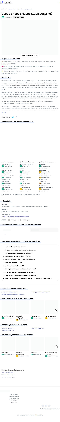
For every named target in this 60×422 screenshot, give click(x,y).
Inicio (3, 9)
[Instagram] (46, 406)
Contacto (14, 400)
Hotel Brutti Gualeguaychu (46, 187)
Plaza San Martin (6, 187)
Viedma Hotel (42, 181)
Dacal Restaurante (25, 187)
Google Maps (25, 220)
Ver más (4, 112)
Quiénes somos (14, 394)
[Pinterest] (49, 406)
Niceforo (22, 181)
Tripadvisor (13, 220)
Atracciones (8, 9)
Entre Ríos (20, 9)
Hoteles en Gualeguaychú (8, 328)
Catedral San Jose (6, 164)
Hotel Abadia (42, 170)
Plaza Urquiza (5, 181)
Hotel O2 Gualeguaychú (45, 176)
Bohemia (22, 170)
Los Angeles (42, 164)
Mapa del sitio (14, 402)
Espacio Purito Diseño (7, 176)
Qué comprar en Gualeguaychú (9, 292)
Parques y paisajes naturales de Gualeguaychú (13, 294)
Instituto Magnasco (7, 170)
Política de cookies (14, 396)
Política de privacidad (14, 398)
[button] (56, 310)
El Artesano (23, 176)
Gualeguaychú (28, 9)
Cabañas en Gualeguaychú (8, 330)
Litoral (14, 9)
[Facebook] (42, 406)
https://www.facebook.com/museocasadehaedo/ (16, 216)
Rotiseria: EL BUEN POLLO (26, 164)
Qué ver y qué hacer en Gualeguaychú (40, 292)
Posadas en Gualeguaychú (37, 328)
